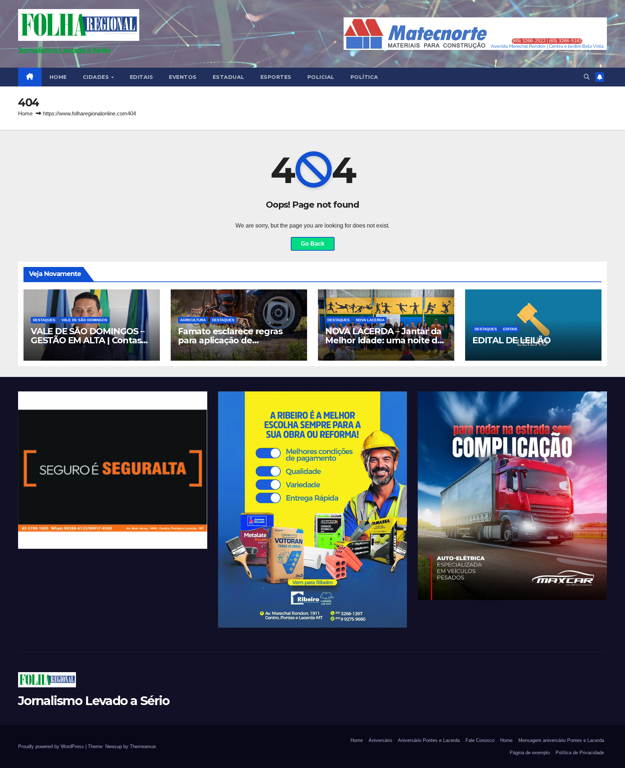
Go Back (312, 244)
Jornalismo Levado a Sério (64, 50)
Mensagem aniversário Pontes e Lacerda (561, 740)
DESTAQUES (44, 320)
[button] (587, 77)
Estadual (229, 77)
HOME (58, 77)
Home (25, 113)
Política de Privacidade (580, 752)
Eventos (183, 77)
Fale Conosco (479, 740)
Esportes (276, 77)
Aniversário (380, 740)
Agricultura (193, 320)
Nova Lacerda (370, 320)
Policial (321, 77)
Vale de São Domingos (84, 320)
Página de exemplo (530, 752)
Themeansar (143, 746)
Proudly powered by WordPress (51, 746)
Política (364, 77)
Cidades (97, 77)
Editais (141, 77)
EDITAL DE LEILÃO (511, 340)
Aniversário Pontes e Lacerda (429, 740)
